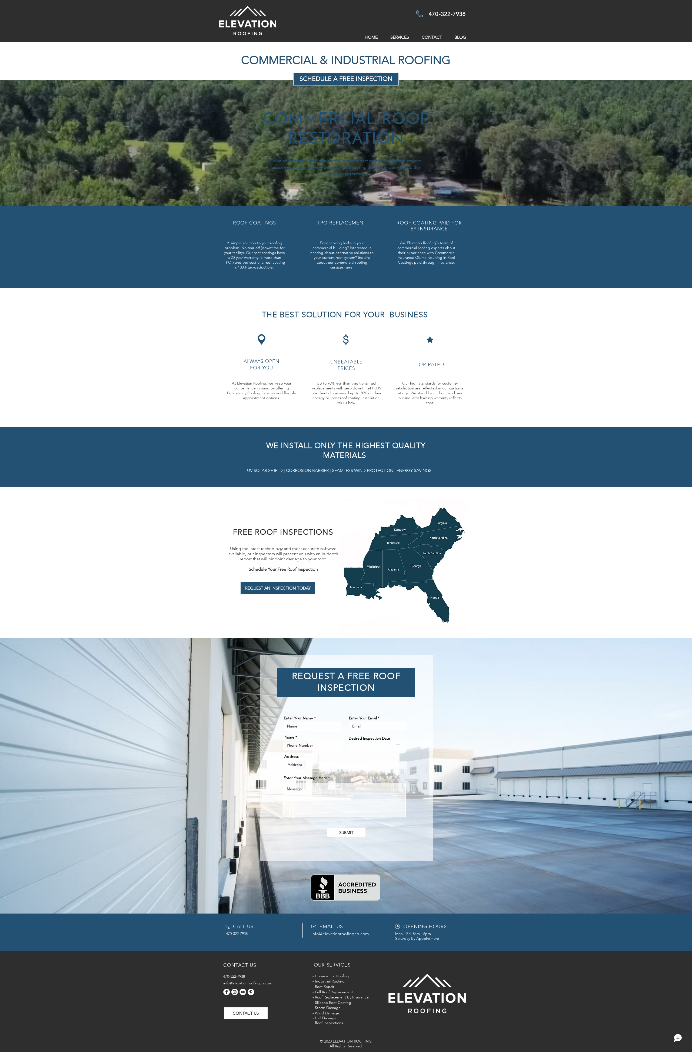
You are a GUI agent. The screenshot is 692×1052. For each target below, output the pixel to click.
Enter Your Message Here (305, 778)
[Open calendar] (398, 746)
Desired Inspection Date (369, 738)
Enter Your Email (363, 718)
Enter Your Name (298, 718)
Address (291, 756)
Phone (289, 737)
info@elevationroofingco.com (340, 933)
